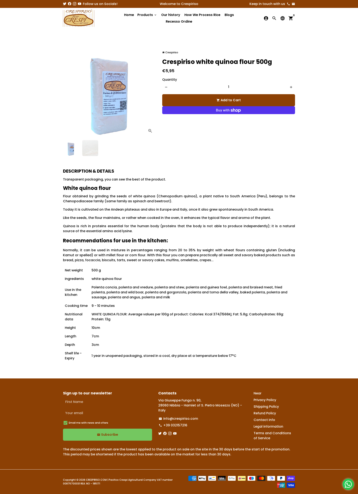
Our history (170, 14)
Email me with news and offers (88, 422)
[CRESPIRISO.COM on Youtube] (79, 3)
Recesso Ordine (179, 21)
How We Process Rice (202, 14)
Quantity (169, 79)
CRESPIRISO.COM (96, 480)
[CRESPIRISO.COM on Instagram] (74, 3)
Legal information (268, 426)
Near (257, 393)
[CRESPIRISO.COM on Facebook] (69, 3)
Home (129, 14)
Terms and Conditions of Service (272, 435)
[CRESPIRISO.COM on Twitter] (64, 3)
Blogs (229, 14)
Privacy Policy (265, 400)
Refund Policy (265, 413)
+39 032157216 (173, 425)
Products (147, 14)
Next (150, 90)
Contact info (264, 419)
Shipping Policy (266, 406)
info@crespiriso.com (178, 418)
